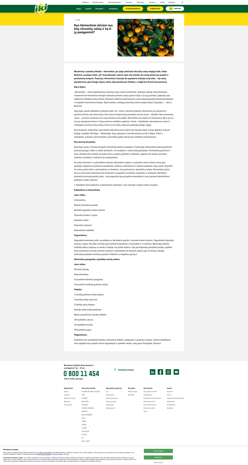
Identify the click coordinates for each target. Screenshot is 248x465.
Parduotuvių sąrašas (126, 369)
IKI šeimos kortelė (149, 408)
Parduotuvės (68, 405)
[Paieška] (182, 2)
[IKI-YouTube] (176, 372)
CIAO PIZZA (85, 431)
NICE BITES (85, 401)
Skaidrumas (170, 401)
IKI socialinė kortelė (150, 405)
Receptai (131, 388)
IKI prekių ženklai (89, 388)
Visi (107, 391)
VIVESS (84, 424)
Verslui (169, 395)
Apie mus (170, 391)
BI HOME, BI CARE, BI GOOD (91, 391)
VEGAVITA (85, 405)
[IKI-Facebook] (160, 372)
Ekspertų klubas (111, 401)
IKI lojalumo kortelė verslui (152, 398)
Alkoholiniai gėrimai (114, 388)
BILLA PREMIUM (87, 414)
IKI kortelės (148, 388)
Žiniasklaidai (171, 405)
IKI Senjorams (148, 395)
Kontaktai (170, 408)
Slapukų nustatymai (158, 462)
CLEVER (84, 428)
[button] (98, 2)
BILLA (83, 418)
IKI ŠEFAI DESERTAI (88, 408)
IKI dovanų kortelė (149, 401)
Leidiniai (66, 395)
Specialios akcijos (69, 398)
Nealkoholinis (110, 408)
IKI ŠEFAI (84, 398)
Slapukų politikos (57, 454)
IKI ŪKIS (84, 434)
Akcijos (66, 391)
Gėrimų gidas (110, 395)
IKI (82, 438)
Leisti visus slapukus (158, 451)
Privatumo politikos (44, 454)
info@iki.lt (79, 378)
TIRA (83, 395)
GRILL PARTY (86, 441)
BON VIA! (85, 411)
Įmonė (169, 388)
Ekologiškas (110, 405)
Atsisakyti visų (158, 457)
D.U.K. (145, 411)
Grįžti (78, 20)
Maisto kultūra (132, 391)
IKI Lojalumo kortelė (150, 391)
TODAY (84, 421)
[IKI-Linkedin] (152, 372)
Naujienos (67, 401)
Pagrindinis (68, 388)
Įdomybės (131, 395)
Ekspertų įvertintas (112, 398)
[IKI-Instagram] (168, 372)
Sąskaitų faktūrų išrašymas (175, 398)
